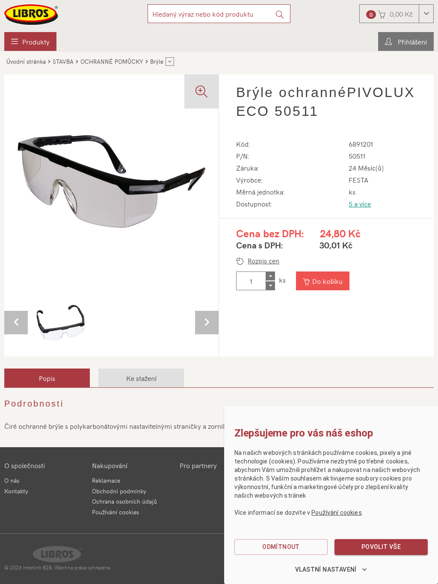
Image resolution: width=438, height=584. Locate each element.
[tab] (47, 378)
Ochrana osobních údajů (124, 501)
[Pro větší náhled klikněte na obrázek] (111, 181)
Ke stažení (141, 378)
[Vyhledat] (279, 13)
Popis (47, 378)
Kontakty (16, 491)
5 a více (360, 203)
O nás (11, 480)
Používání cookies (115, 512)
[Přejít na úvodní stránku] (31, 14)
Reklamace (106, 480)
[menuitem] (30, 41)
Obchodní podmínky (119, 491)
